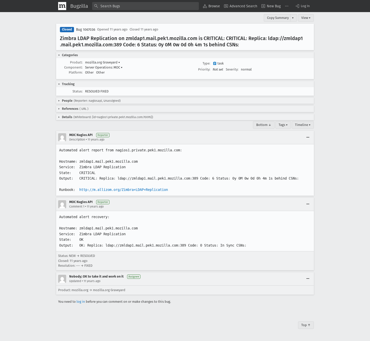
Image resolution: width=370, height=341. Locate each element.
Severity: (232, 69)
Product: (76, 62)
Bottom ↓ (263, 125)
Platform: (76, 72)
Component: (73, 67)
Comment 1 (76, 206)
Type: (206, 63)
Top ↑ (306, 325)
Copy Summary (278, 18)
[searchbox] (145, 6)
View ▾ (306, 18)
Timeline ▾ (303, 125)
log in (81, 301)
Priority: (204, 69)
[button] (302, 6)
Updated (75, 281)
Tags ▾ (283, 125)
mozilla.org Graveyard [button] (102, 62)
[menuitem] (211, 6)
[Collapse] (308, 137)
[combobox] (145, 6)
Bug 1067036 (85, 29)
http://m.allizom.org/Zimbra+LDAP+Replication (123, 190)
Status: (77, 91)
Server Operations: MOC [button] (104, 67)
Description (77, 139)
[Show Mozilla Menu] (62, 6)
